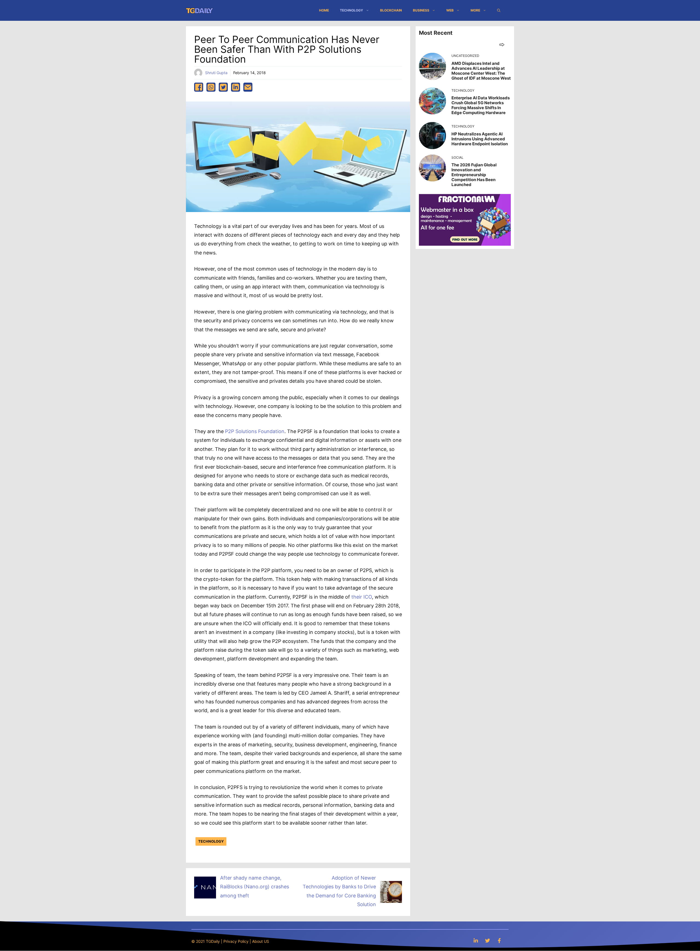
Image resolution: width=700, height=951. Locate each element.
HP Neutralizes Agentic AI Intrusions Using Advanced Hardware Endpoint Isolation (479, 138)
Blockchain (391, 10)
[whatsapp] (210, 87)
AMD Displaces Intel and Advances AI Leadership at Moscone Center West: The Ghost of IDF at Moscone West (481, 71)
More (475, 10)
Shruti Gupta (216, 72)
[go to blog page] (502, 44)
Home (324, 10)
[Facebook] (499, 940)
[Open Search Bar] (499, 10)
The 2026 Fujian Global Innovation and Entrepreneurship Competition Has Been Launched (474, 174)
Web (450, 10)
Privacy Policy (236, 941)
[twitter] (223, 87)
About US (260, 941)
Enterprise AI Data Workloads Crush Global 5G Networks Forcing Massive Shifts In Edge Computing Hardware (480, 105)
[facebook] (198, 87)
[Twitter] (487, 940)
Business (421, 10)
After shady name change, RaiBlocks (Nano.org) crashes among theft (254, 886)
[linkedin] (235, 87)
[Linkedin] (475, 940)
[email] (247, 87)
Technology (351, 10)
